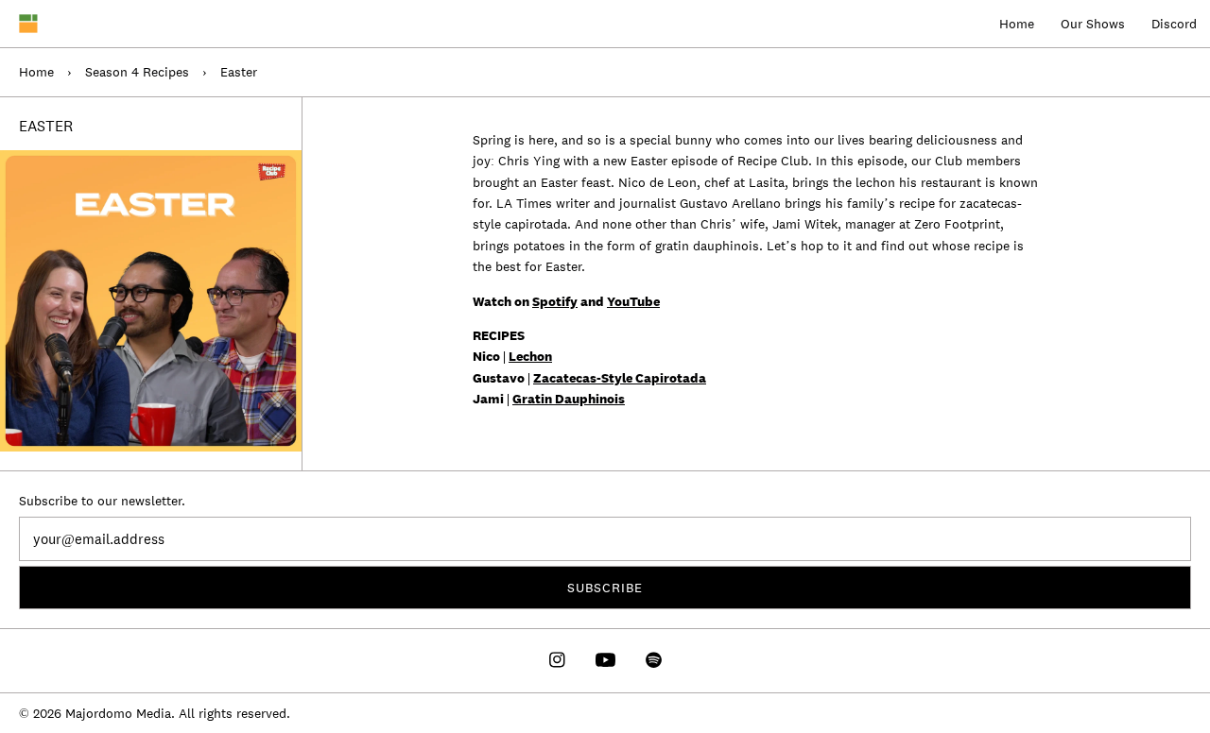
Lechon (530, 356)
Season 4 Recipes (137, 71)
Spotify (555, 301)
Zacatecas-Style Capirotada (619, 377)
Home (1016, 23)
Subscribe (605, 587)
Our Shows (1093, 23)
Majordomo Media (118, 713)
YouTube (633, 301)
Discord (1174, 23)
